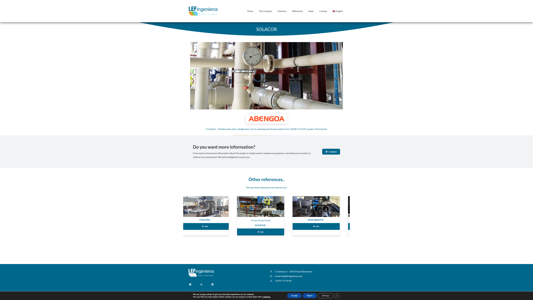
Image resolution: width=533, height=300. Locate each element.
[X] (201, 284)
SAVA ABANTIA (274, 219)
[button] (344, 11)
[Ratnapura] (330, 198)
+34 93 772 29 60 (283, 280)
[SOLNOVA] (219, 198)
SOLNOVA (219, 225)
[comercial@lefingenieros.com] (272, 276)
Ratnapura (330, 219)
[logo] (203, 11)
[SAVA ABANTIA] (274, 198)
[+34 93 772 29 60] (272, 281)
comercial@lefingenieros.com (288, 276)
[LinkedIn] (212, 284)
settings (266, 297)
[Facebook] (190, 284)
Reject (309, 295)
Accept (294, 295)
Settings (325, 295)
